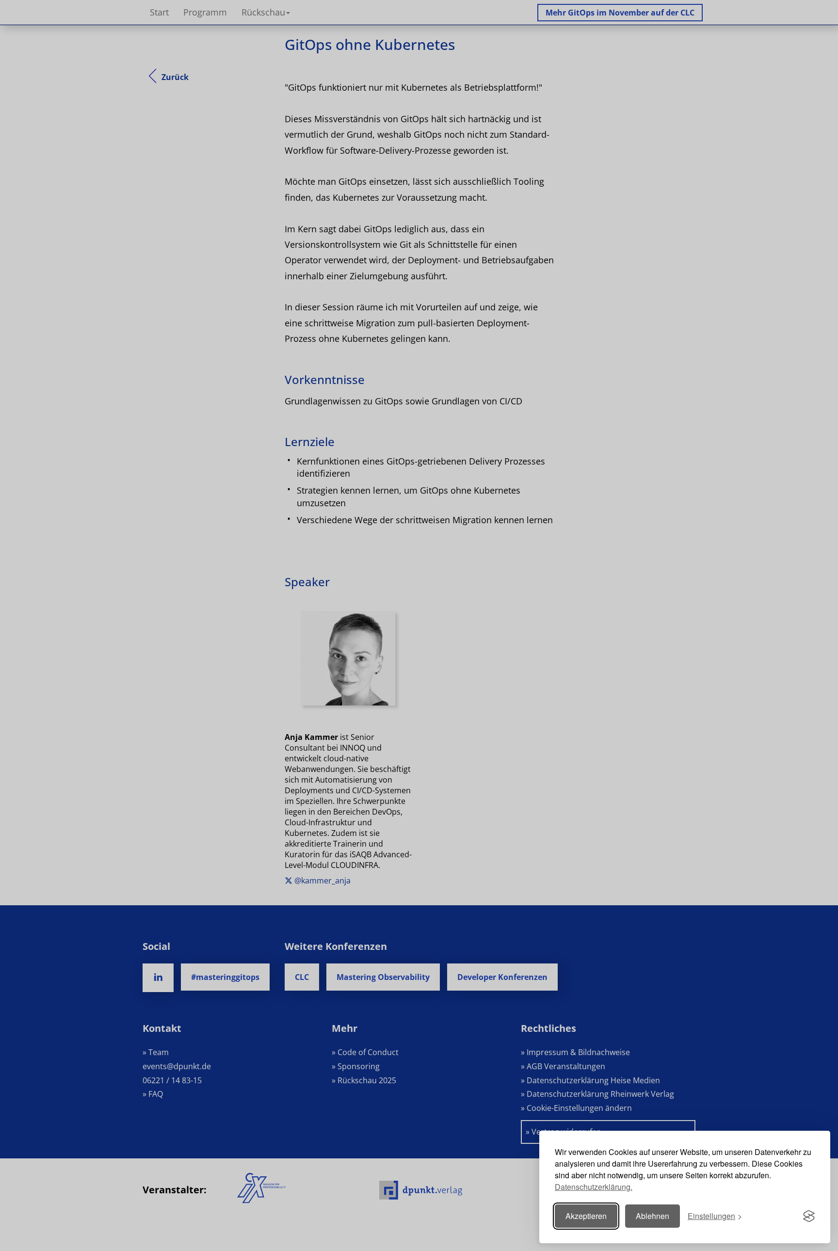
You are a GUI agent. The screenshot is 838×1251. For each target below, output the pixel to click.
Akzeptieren (586, 1215)
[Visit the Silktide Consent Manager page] (809, 1216)
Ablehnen (652, 1215)
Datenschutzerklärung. (593, 1186)
